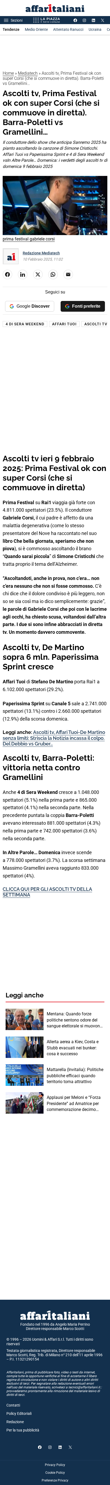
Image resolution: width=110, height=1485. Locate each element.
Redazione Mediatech (41, 253)
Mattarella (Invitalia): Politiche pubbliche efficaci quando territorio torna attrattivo (75, 1075)
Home (8, 73)
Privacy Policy (55, 1465)
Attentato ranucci (68, 29)
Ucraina (95, 29)
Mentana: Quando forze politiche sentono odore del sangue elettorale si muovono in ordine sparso (74, 1020)
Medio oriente (36, 29)
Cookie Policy (55, 1473)
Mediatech (28, 73)
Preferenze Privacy (55, 1480)
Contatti (13, 1405)
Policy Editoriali (19, 1413)
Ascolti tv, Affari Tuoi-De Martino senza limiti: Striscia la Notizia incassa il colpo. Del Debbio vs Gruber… (54, 738)
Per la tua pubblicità (22, 1430)
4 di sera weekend (25, 324)
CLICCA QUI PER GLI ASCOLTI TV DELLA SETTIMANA (47, 892)
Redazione (15, 1422)
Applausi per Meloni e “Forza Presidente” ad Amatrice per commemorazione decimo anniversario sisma (74, 1104)
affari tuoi (64, 324)
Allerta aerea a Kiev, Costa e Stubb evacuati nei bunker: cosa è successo (73, 1047)
